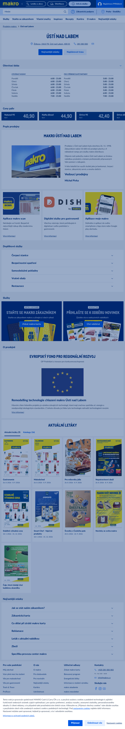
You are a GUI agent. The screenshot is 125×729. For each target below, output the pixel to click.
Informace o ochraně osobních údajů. (19, 716)
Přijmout (75, 723)
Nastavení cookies (114, 723)
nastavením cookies (81, 708)
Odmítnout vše (94, 723)
